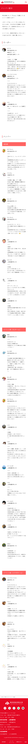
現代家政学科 (4, 722)
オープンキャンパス (11, 741)
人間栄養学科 (12, 722)
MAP (14, 713)
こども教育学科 (13, 734)
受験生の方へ (19, 741)
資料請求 (4, 741)
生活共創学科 (4, 734)
